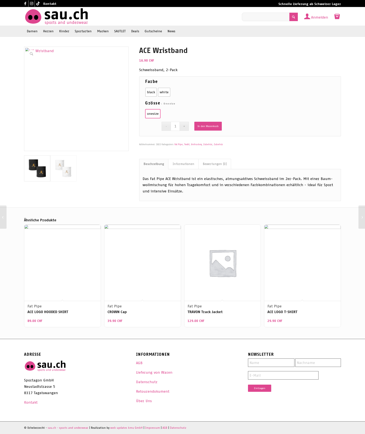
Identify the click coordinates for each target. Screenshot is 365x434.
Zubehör (207, 144)
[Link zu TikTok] (38, 3)
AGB (139, 363)
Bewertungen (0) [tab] (215, 164)
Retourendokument (152, 391)
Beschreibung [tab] (154, 164)
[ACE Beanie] (361, 217)
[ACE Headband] (3, 217)
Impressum (152, 428)
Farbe (151, 81)
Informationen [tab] (183, 164)
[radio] (151, 92)
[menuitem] (48, 3)
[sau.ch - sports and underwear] (56, 16)
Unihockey (196, 144)
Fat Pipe (178, 144)
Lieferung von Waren (154, 372)
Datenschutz (146, 382)
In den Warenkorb (208, 126)
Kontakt (49, 4)
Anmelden (319, 17)
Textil (186, 144)
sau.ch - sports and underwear (68, 428)
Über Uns (144, 401)
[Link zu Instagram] (32, 3)
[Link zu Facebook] (25, 3)
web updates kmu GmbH (126, 428)
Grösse (152, 102)
